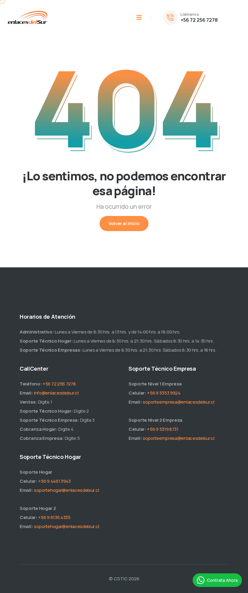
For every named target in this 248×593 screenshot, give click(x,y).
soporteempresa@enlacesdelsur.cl (178, 402)
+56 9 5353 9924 (164, 393)
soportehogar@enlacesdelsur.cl (66, 490)
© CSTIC (118, 578)
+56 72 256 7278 (199, 20)
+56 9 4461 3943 (54, 481)
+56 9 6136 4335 (54, 517)
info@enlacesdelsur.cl (56, 393)
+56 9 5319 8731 (162, 429)
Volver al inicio (124, 223)
